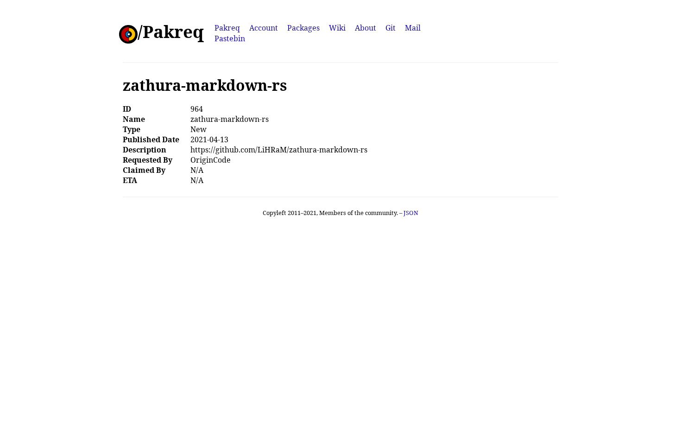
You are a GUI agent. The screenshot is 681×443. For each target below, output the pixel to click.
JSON (411, 213)
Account (263, 28)
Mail (413, 28)
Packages (303, 28)
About (365, 28)
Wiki (337, 28)
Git (390, 28)
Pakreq (227, 28)
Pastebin (229, 38)
